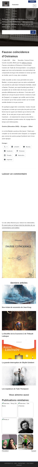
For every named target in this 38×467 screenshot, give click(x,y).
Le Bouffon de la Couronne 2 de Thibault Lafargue (17, 335)
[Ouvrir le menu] (34, 5)
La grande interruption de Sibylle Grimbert (18, 362)
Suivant (33, 451)
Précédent (5, 451)
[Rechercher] (33, 32)
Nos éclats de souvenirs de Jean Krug (16, 307)
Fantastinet (15, 4)
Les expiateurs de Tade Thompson (15, 389)
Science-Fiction (29, 60)
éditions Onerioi (27, 63)
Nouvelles (21, 60)
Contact (32, 1)
